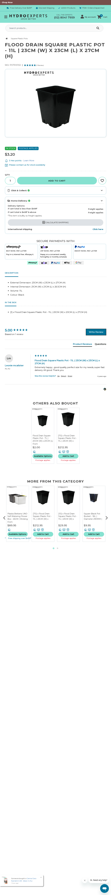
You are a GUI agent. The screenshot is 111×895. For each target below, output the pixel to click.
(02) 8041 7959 (64, 17)
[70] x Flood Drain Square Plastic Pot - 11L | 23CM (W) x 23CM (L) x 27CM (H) (67, 439)
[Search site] (98, 28)
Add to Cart (57, 180)
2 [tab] (57, 548)
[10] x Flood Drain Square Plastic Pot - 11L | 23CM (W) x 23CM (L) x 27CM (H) (68, 517)
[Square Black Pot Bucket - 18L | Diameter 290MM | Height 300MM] (94, 499)
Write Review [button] (96, 332)
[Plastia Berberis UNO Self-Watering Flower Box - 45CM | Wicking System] (17, 499)
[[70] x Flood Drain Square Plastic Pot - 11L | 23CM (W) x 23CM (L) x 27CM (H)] (68, 421)
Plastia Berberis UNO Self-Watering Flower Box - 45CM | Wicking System (17, 517)
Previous (4, 517)
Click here (98, 229)
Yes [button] (58, 376)
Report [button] (63, 376)
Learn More (28, 160)
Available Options (43, 456)
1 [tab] (53, 548)
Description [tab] (11, 273)
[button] (88, 17)
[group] (19, 330)
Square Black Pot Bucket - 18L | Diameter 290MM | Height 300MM (93, 517)
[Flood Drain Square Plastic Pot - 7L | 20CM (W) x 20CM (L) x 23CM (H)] (43, 421)
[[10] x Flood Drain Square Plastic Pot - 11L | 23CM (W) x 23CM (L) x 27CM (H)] (68, 499)
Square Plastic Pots (19, 39)
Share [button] (70, 376)
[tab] (82, 345)
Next (106, 517)
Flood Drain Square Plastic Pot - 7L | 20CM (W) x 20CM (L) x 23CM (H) (43, 439)
